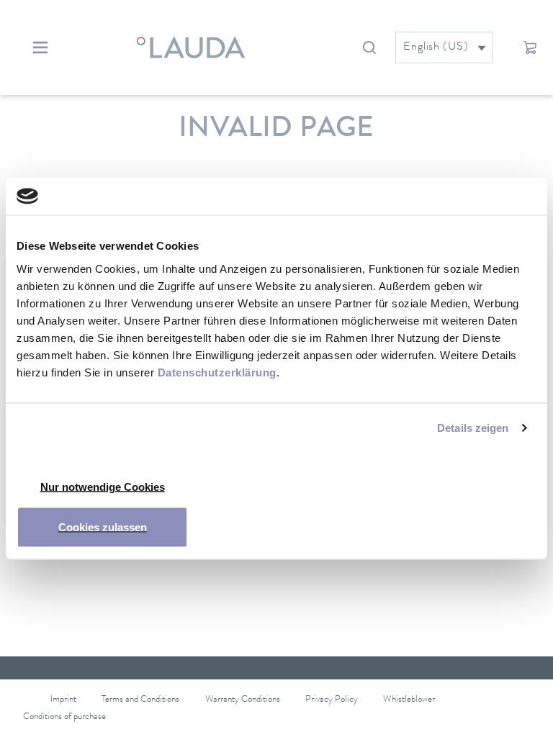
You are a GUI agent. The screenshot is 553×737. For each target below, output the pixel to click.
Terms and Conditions (140, 700)
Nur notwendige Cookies (102, 486)
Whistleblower (409, 700)
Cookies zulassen (102, 526)
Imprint (63, 700)
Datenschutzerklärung (217, 372)
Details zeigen (472, 428)
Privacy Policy (331, 700)
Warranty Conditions (242, 700)
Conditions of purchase (64, 717)
